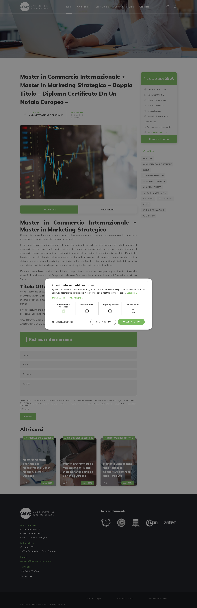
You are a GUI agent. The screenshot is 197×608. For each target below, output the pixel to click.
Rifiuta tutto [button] (103, 321)
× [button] (148, 282)
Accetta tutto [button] (131, 321)
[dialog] (98, 304)
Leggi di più (132, 292)
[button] (98, 297)
